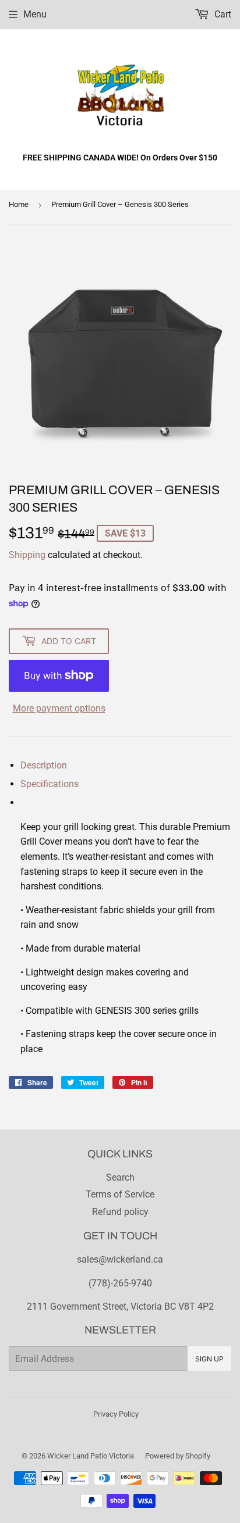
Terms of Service (120, 1194)
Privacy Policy (116, 1414)
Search (120, 1177)
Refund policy (120, 1211)
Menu (35, 14)
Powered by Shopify (177, 1456)
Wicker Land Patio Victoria (90, 1456)
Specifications (49, 783)
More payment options (59, 708)
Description (43, 765)
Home (19, 204)
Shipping (27, 554)
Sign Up (209, 1358)
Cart (221, 14)
